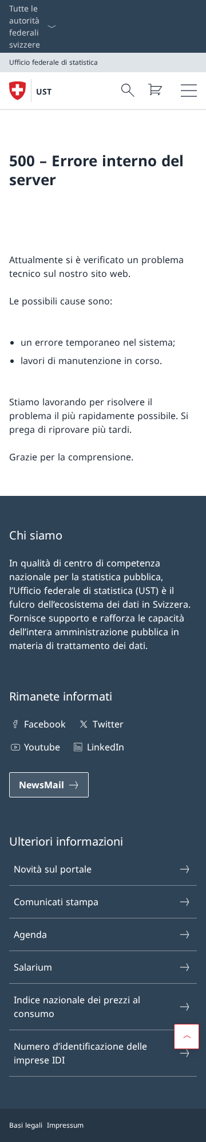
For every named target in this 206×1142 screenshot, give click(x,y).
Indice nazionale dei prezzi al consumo (77, 1007)
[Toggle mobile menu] (189, 90)
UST (44, 91)
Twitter (108, 724)
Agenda (30, 934)
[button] (186, 1036)
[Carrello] (154, 89)
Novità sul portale (53, 869)
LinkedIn (105, 747)
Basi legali (25, 1125)
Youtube (42, 747)
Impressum (65, 1125)
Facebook (45, 724)
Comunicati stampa (56, 901)
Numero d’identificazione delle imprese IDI (80, 1053)
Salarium (33, 967)
